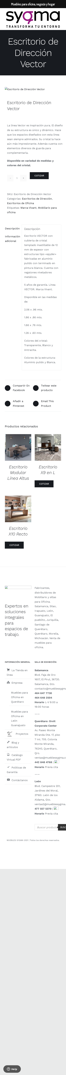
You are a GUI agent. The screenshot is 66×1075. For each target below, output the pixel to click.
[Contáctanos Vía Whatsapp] (56, 762)
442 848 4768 (43, 762)
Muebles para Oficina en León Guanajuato (19, 718)
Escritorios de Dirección (37, 198)
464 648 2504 (43, 697)
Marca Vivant (29, 207)
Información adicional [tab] (12, 239)
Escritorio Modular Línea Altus (18, 472)
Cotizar (39, 175)
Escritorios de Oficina (20, 203)
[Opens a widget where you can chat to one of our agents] (12, 1069)
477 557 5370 (43, 808)
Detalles (20, 448)
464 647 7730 (43, 693)
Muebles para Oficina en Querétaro (19, 697)
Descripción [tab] (12, 228)
